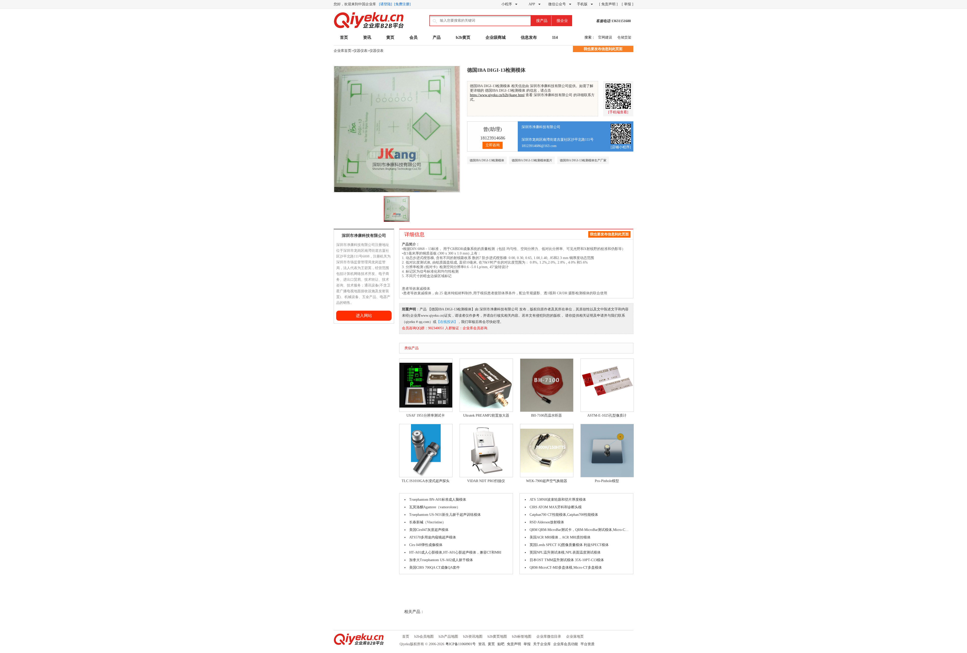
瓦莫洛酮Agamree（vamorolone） (434, 507)
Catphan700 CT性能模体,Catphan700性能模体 (564, 515)
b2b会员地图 (424, 636)
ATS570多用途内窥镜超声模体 (432, 537)
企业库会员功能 (565, 644)
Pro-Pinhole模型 (607, 481)
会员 (413, 37)
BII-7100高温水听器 (546, 415)
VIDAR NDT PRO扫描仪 (486, 481)
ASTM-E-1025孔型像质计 (607, 415)
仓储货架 (624, 37)
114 (555, 37)
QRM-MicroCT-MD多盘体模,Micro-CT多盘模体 (566, 567)
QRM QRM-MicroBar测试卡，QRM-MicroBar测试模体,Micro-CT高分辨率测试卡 (580, 530)
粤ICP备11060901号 (460, 644)
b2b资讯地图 (472, 636)
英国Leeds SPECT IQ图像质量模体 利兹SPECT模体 (569, 545)
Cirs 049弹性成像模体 (425, 545)
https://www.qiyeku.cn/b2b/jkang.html (497, 95)
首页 (344, 37)
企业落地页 (575, 636)
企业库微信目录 (548, 636)
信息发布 (529, 37)
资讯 (367, 37)
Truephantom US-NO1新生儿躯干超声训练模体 (445, 515)
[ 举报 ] (627, 4)
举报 (527, 644)
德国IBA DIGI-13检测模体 (487, 160)
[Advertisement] (349, 399)
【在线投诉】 (447, 322)
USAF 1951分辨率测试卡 (425, 415)
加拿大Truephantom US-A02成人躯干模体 (441, 560)
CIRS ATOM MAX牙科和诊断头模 (556, 507)
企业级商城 (496, 37)
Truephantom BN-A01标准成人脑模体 (437, 499)
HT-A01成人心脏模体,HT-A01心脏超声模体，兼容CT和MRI (455, 552)
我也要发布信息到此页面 (603, 49)
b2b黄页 (463, 37)
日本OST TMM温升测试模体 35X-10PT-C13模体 (567, 560)
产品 (437, 37)
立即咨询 (493, 145)
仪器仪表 (360, 51)
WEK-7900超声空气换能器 (546, 481)
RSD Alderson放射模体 (547, 522)
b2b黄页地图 (497, 636)
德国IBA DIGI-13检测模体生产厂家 (583, 160)
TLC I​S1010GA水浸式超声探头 (426, 481)
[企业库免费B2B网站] (369, 28)
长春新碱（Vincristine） (427, 522)
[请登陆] (385, 4)
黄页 (390, 37)
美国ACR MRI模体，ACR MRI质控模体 (560, 537)
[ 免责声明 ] (608, 4)
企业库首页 (342, 51)
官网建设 (605, 37)
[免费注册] (402, 4)
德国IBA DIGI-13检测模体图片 (532, 160)
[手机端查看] (618, 112)
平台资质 (587, 644)
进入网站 (364, 315)
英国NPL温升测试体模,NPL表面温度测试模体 (565, 552)
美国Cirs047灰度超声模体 (428, 530)
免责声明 (514, 644)
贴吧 (500, 644)
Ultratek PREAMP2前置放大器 (486, 415)
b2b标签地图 (521, 636)
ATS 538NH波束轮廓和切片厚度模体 (558, 499)
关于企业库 (542, 644)
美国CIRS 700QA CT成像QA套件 (434, 567)
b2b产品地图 (448, 636)
